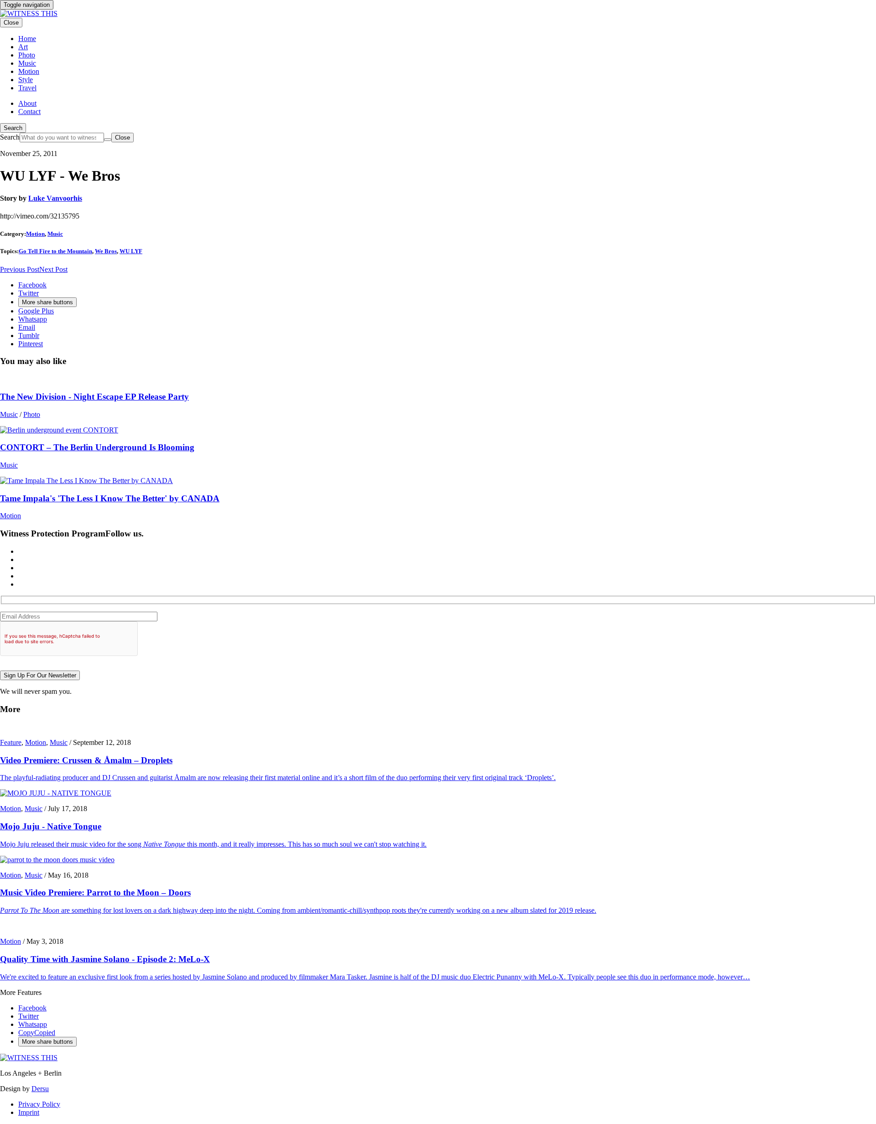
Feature (10, 742)
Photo (31, 414)
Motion (35, 233)
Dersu (40, 1089)
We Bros (106, 251)
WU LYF (131, 251)
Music (55, 233)
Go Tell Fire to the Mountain (55, 251)
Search (13, 128)
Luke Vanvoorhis (55, 198)
